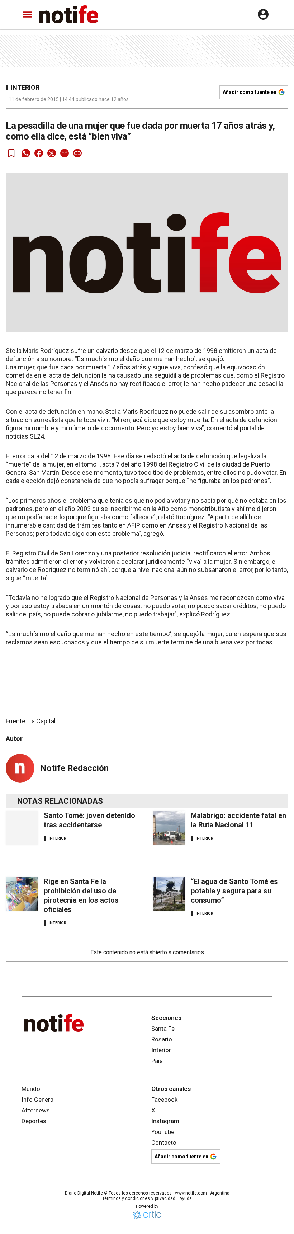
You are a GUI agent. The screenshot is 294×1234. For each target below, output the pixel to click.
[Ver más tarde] (11, 153)
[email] (64, 153)
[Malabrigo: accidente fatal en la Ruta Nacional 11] (169, 828)
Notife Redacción (74, 768)
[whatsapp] (26, 153)
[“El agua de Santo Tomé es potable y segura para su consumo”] (169, 894)
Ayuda (185, 1198)
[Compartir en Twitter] (51, 153)
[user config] (263, 14)
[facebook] (38, 153)
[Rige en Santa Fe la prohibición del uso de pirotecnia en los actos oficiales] (22, 894)
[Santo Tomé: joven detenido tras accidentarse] (22, 828)
